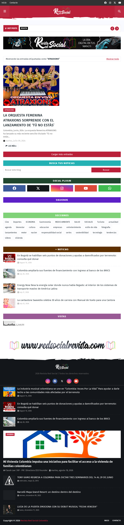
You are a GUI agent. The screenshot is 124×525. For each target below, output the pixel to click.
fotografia (106, 227)
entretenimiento (74, 227)
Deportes (17, 222)
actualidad (113, 222)
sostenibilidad (82, 232)
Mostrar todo (112, 59)
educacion (44, 227)
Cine (7, 222)
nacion (34, 232)
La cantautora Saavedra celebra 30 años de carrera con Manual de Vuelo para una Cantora (66, 300)
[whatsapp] (109, 188)
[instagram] (110, 3)
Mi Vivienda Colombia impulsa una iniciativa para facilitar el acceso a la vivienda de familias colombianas (58, 464)
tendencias (111, 232)
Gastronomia (45, 222)
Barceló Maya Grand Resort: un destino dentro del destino (49, 492)
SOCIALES (88, 222)
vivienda (19, 238)
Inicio (4, 3)
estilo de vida (91, 227)
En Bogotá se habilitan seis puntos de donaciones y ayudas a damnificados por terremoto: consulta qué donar (66, 257)
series (69, 232)
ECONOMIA (30, 222)
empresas (57, 227)
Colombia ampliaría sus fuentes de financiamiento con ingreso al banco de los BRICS (63, 270)
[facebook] (105, 3)
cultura (32, 227)
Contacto (14, 3)
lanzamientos (11, 232)
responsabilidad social (51, 232)
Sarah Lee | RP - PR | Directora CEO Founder (26, 470)
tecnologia (97, 232)
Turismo (100, 222)
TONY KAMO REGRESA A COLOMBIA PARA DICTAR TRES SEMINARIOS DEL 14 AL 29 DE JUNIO (65, 477)
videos (8, 238)
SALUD (77, 222)
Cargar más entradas (62, 154)
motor (24, 232)
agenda (8, 227)
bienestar (20, 227)
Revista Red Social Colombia (34, 520)
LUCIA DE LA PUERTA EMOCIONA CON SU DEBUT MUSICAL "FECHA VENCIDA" (57, 506)
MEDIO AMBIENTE (62, 222)
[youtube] (119, 3)
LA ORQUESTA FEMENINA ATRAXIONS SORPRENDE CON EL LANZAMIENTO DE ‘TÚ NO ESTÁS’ (28, 120)
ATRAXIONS (9, 110)
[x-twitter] (114, 3)
